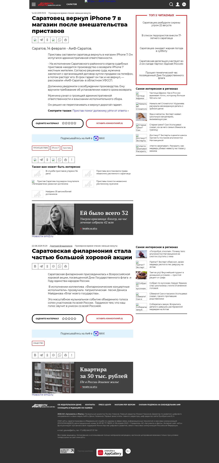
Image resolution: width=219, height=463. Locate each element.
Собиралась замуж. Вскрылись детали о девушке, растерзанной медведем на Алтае (166, 307)
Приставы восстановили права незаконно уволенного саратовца (113, 172)
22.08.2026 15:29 (39, 246)
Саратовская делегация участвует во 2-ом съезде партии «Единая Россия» (161, 62)
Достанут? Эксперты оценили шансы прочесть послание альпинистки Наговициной (168, 138)
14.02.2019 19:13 (39, 13)
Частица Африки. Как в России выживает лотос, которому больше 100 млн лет (167, 95)
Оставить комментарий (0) (109, 123)
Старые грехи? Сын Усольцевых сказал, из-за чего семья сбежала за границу (167, 127)
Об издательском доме (69, 405)
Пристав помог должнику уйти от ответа (99, 110)
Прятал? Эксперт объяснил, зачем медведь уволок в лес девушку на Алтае (167, 264)
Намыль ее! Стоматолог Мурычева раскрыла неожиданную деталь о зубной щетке (167, 106)
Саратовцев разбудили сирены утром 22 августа (161, 24)
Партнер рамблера (85, 451)
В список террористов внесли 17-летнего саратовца (161, 37)
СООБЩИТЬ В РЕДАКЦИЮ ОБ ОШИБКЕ (75, 408)
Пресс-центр (105, 405)
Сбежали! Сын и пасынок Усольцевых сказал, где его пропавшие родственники (168, 296)
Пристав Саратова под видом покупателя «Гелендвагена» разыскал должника (55, 182)
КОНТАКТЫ (90, 405)
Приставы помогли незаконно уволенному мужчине (111, 182)
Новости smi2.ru (42, 236)
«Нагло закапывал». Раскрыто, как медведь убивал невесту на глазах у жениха (167, 148)
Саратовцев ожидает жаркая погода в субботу (161, 49)
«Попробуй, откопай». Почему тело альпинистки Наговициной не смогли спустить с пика (167, 254)
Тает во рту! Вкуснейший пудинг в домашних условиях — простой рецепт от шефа (167, 275)
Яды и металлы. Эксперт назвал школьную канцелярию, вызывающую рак (165, 116)
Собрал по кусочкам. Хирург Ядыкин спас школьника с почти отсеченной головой (168, 285)
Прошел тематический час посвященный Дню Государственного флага (161, 75)
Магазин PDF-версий (125, 405)
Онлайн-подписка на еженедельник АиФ (160, 405)
